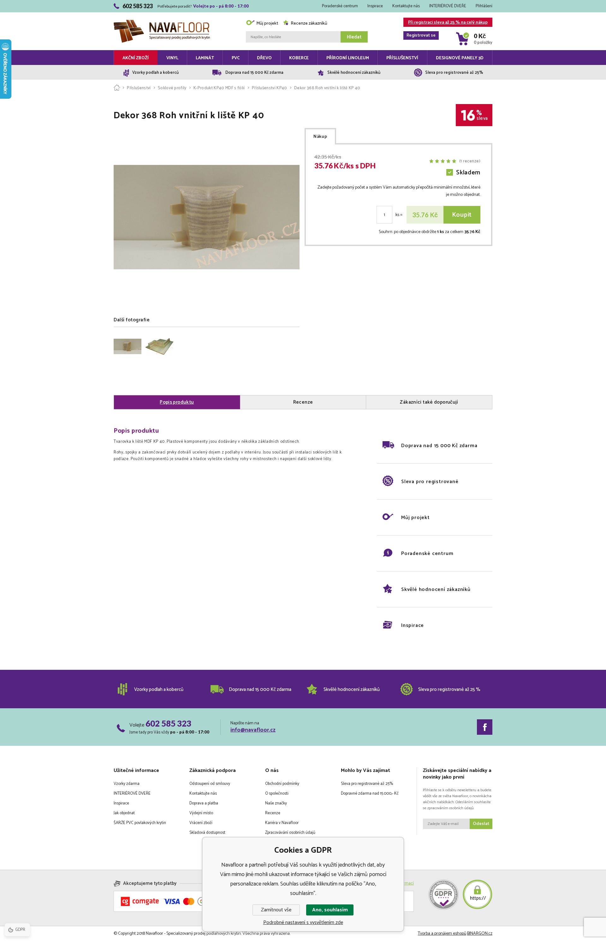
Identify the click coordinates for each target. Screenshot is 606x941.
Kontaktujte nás (406, 6)
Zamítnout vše (276, 910)
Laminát (205, 58)
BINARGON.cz (479, 933)
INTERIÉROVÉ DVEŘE (447, 6)
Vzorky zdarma (127, 783)
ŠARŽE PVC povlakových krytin (140, 823)
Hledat (354, 37)
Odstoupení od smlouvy (209, 783)
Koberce (299, 58)
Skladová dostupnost (207, 832)
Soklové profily (172, 88)
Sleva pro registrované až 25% (367, 783)
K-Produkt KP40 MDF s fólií (219, 88)
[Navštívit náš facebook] (484, 727)
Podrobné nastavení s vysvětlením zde (303, 922)
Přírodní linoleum (347, 58)
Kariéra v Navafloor (282, 823)
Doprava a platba (203, 803)
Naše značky (276, 803)
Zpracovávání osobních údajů (290, 832)
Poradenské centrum (340, 6)
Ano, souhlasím (330, 910)
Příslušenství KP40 (269, 88)
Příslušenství (402, 58)
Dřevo (264, 58)
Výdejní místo (201, 813)
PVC (236, 58)
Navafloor (162, 13)
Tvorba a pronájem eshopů (442, 933)
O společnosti (276, 793)
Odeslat (481, 823)
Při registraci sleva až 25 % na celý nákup (447, 23)
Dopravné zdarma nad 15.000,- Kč (370, 793)
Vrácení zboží (200, 823)
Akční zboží (135, 58)
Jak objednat (124, 813)
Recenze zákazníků (309, 23)
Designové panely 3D (460, 58)
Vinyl (172, 58)
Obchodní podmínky (282, 783)
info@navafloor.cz (253, 730)
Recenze (272, 813)
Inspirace (375, 6)
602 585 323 (168, 723)
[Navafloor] (117, 88)
